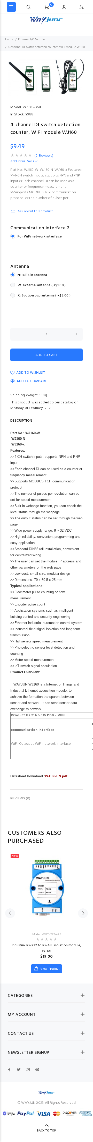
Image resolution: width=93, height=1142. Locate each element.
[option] (46, 77)
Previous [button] (10, 913)
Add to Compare (32, 381)
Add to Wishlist (30, 373)
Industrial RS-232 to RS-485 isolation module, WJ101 (46, 948)
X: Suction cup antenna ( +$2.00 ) (44, 296)
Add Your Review (23, 161)
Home (9, 39)
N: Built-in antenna (32, 275)
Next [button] (83, 913)
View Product (49, 968)
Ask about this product (35, 211)
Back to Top (46, 1130)
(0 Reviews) (43, 156)
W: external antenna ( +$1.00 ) (42, 285)
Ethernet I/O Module (31, 39)
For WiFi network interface (40, 237)
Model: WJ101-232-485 (46, 934)
